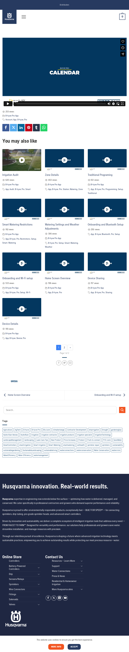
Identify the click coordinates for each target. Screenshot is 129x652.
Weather (48, 247)
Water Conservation (101, 450)
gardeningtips (116, 430)
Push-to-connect (93, 440)
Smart (28, 189)
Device (19, 338)
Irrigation (35, 435)
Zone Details (52, 174)
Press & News (58, 576)
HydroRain (25, 435)
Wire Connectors (17, 589)
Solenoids (13, 599)
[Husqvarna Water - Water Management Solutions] (9, 17)
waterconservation (84, 450)
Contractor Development (76, 430)
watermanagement (41, 455)
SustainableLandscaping (32, 450)
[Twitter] (13, 127)
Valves (12, 604)
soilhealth (81, 445)
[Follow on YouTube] (65, 598)
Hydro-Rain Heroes (10, 435)
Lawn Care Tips (42, 440)
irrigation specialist (84, 435)
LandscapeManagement (12, 440)
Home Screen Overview (57, 278)
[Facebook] (5, 127)
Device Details (10, 323)
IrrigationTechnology (103, 435)
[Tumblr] (36, 127)
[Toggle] (39, 567)
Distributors (64, 5)
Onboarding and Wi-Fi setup (17, 278)
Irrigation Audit (10, 174)
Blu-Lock (46, 430)
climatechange (58, 430)
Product (82, 440)
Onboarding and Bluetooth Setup (105, 224)
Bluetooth (106, 234)
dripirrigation (94, 430)
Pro (25, 119)
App (15, 119)
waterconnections (67, 450)
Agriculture (7, 430)
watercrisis (116, 450)
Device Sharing (96, 278)
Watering (73, 189)
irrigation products (67, 435)
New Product (56, 440)
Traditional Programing (100, 174)
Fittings (12, 594)
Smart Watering (54, 445)
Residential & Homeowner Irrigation (64, 583)
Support (56, 565)
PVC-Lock (107, 440)
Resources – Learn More (63, 560)
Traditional (92, 193)
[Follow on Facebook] (48, 598)
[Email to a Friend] (70, 362)
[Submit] (122, 410)
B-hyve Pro (36, 430)
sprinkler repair (93, 445)
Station (66, 189)
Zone (80, 189)
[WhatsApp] (43, 127)
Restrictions (25, 239)
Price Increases (70, 440)
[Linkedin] (21, 127)
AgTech (18, 430)
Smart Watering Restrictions (17, 224)
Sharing (109, 292)
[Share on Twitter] (64, 362)
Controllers (14, 560)
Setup (120, 189)
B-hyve (26, 430)
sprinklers (106, 445)
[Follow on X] (53, 598)
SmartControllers (9, 445)
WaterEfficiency (9, 455)
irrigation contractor (49, 435)
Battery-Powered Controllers (17, 567)
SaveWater (118, 440)
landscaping (29, 440)
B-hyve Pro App (12, 115)
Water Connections (61, 571)
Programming (111, 189)
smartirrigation (25, 445)
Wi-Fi (28, 292)
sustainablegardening (11, 450)
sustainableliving (50, 450)
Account (9, 119)
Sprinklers (14, 584)
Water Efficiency (24, 455)
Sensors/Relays (16, 579)
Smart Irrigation (40, 445)
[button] (23, 17)
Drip (11, 574)
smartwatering (68, 445)
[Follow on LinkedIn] (59, 598)
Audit (12, 189)
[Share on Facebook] (58, 362)
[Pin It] (28, 127)
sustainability (117, 445)
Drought (105, 430)
